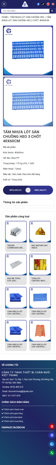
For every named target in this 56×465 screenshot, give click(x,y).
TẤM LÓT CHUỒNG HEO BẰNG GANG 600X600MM (38, 279)
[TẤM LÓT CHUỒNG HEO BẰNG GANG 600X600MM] (40, 264)
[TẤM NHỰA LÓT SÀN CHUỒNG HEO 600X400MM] (40, 297)
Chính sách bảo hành (13, 417)
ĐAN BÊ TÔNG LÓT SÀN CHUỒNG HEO (14, 279)
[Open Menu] (4, 4)
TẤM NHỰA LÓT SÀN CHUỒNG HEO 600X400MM (39, 312)
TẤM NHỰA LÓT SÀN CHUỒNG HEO (27, 17)
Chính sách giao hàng (13, 413)
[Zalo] (52, 444)
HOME (5, 17)
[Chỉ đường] (52, 426)
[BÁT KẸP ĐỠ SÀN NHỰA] (40, 231)
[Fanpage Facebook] (52, 435)
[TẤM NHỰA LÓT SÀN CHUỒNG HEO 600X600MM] (16, 297)
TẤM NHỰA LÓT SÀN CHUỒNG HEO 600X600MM (15, 312)
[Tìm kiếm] (52, 11)
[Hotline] (52, 453)
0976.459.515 (15, 190)
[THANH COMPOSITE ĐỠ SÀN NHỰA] (16, 231)
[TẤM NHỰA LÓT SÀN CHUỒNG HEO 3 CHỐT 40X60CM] (28, 50)
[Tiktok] (43, 4)
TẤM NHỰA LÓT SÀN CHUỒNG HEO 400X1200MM (40, 346)
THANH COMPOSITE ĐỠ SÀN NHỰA (14, 246)
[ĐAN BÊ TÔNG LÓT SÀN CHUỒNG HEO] (16, 264)
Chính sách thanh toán (14, 409)
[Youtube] (48, 4)
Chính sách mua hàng (13, 421)
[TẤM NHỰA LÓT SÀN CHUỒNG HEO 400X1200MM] (40, 330)
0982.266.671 (40, 190)
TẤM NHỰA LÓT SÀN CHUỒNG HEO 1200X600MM (15, 346)
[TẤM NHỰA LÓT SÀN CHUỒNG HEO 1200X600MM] (16, 330)
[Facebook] (38, 4)
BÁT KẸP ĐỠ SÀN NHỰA (39, 246)
